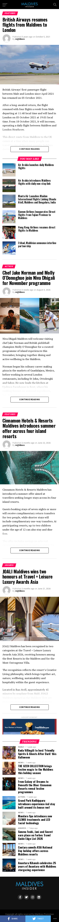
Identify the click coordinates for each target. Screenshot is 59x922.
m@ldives (20, 39)
